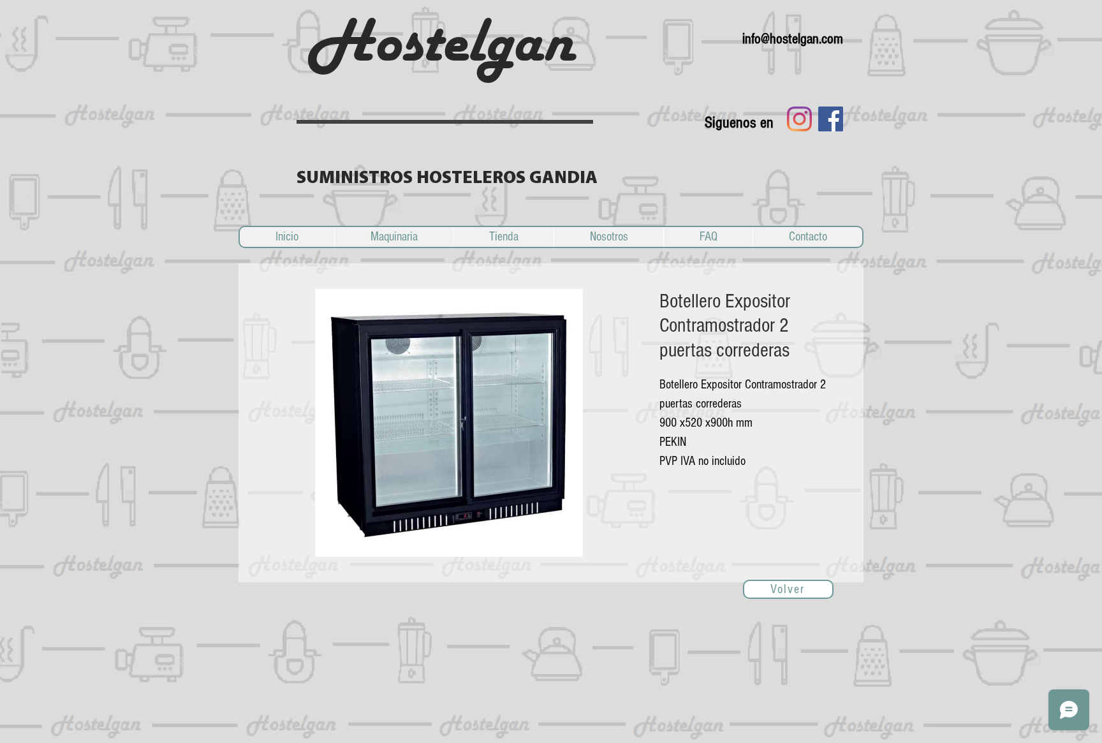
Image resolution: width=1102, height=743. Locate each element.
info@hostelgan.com (792, 39)
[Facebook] (830, 119)
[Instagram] (799, 119)
